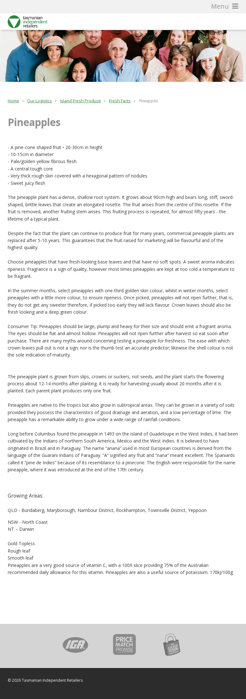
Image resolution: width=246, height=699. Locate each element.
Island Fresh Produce (80, 101)
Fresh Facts (120, 101)
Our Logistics (39, 101)
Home (13, 101)
